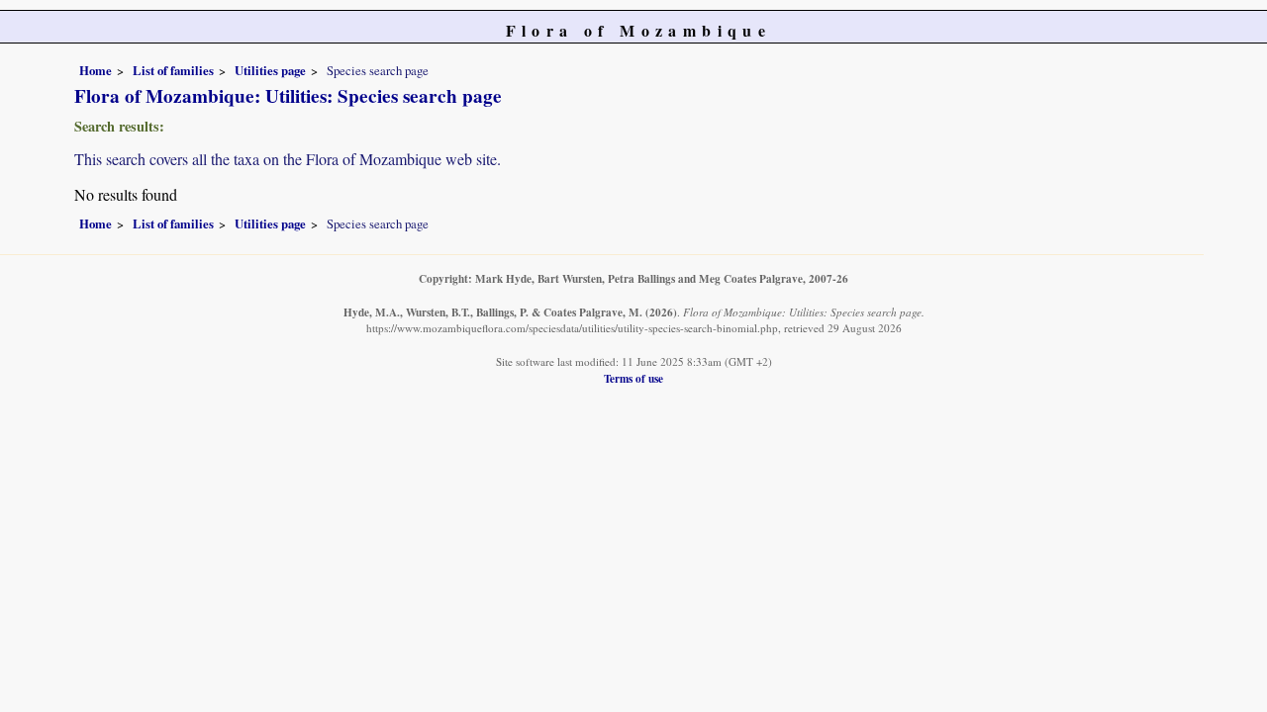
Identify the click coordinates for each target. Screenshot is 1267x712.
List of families (173, 70)
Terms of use (633, 378)
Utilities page (270, 70)
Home (95, 70)
